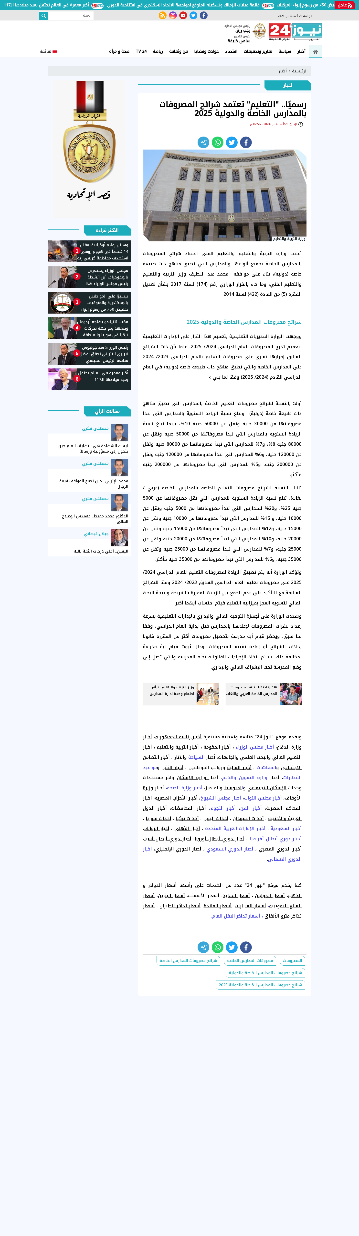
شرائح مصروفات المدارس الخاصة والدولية (265, 973)
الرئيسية (299, 71)
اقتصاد (231, 51)
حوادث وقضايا (206, 51)
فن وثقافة (178, 51)
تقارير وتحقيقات (258, 51)
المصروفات (292, 960)
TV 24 (141, 51)
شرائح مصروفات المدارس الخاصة (188, 960)
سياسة (285, 51)
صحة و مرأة (119, 51)
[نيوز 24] (295, 32)
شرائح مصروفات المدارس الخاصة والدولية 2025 (260, 985)
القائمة (46, 51)
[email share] (203, 142)
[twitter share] (232, 142)
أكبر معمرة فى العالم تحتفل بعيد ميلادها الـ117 (67, 5)
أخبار (301, 51)
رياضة (158, 51)
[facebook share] (246, 142)
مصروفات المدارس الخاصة (250, 960)
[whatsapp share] (217, 142)
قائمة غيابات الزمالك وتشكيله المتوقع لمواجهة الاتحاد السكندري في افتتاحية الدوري (204, 5)
